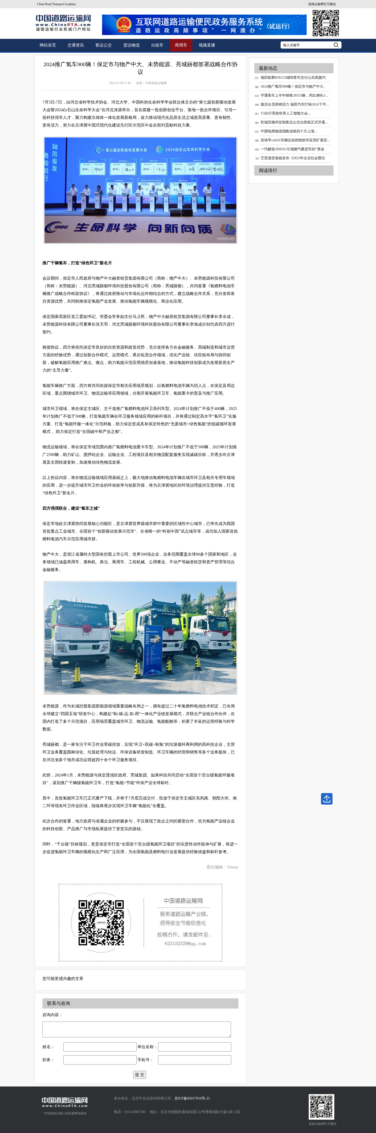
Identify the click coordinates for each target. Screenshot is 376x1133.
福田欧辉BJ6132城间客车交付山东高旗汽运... (293, 79)
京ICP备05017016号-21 (192, 1098)
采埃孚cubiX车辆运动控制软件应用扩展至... (295, 140)
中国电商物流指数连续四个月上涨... (289, 131)
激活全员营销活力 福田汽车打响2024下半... (295, 104)
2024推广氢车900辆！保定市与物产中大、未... (294, 88)
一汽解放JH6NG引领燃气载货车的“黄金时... (292, 150)
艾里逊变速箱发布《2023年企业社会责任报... (293, 159)
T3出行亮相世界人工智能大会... (286, 113)
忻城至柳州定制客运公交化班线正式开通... (294, 122)
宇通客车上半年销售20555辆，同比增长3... (294, 95)
